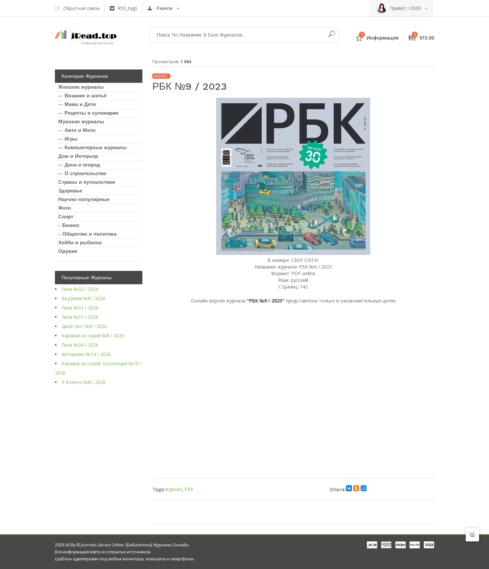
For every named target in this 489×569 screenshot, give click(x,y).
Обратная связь (81, 8)
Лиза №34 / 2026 (80, 345)
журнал (173, 489)
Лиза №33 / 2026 (80, 307)
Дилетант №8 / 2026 (84, 326)
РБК (189, 489)
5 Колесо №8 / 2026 (84, 382)
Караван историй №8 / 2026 (93, 335)
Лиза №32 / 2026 (80, 289)
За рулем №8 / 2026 (83, 298)
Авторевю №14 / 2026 (86, 354)
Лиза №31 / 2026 (80, 317)
